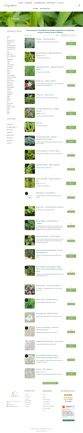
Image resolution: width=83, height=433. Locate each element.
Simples (8, 112)
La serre (35, 8)
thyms (8, 113)
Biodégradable (10, 59)
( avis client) (43, 55)
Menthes (9, 91)
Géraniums (9, 78)
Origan (8, 96)
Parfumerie (9, 99)
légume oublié (10, 85)
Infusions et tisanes (10, 80)
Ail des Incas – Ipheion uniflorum (46, 81)
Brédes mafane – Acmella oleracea (46, 299)
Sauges (8, 108)
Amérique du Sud (10, 42)
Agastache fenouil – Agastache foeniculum (49, 53)
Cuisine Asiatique (10, 64)
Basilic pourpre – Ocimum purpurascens (48, 285)
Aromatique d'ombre (11, 47)
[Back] (8, 19)
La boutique (28, 2)
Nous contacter (45, 8)
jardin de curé (10, 82)
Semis (8, 110)
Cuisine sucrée (10, 68)
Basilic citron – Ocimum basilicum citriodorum (50, 207)
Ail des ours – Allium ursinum (45, 95)
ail (7, 38)
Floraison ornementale (11, 77)
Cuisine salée (9, 66)
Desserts (8, 70)
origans (8, 98)
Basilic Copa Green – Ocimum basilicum (48, 236)
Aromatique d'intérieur (11, 45)
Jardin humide (10, 84)
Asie (8, 50)
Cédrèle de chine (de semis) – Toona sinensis (49, 341)
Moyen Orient (10, 93)
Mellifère (9, 89)
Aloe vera (39, 123)
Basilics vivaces (10, 54)
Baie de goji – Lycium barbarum (45, 193)
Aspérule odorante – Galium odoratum (48, 165)
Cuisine (8, 63)
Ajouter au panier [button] (71, 43)
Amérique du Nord (11, 40)
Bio (7, 57)
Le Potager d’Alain (39, 2)
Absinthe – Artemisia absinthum (45, 39)
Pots (8, 101)
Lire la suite (71, 85)
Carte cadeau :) (51, 2)
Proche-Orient (10, 103)
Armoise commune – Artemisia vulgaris (48, 151)
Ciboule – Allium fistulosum (44, 369)
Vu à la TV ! (61, 2)
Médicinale (9, 94)
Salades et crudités (11, 106)
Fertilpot (8, 73)
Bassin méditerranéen (11, 56)
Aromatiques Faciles (11, 49)
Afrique (8, 36)
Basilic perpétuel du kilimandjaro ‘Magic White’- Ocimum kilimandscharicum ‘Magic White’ (49, 269)
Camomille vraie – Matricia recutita (46, 313)
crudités (8, 61)
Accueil (21, 2)
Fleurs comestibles (10, 75)
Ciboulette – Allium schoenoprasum (47, 397)
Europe (8, 71)
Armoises (9, 43)
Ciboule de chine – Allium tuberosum (47, 383)
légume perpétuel (10, 87)
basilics (8, 52)
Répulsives (9, 105)
